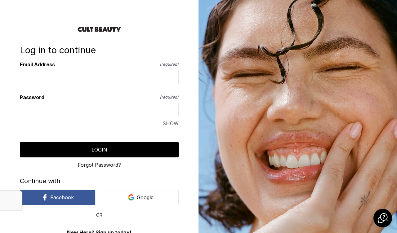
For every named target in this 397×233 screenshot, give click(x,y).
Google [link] (145, 197)
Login (99, 150)
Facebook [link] (62, 197)
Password (99, 97)
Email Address (99, 64)
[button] (383, 218)
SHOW (171, 123)
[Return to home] (99, 29)
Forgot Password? (99, 165)
